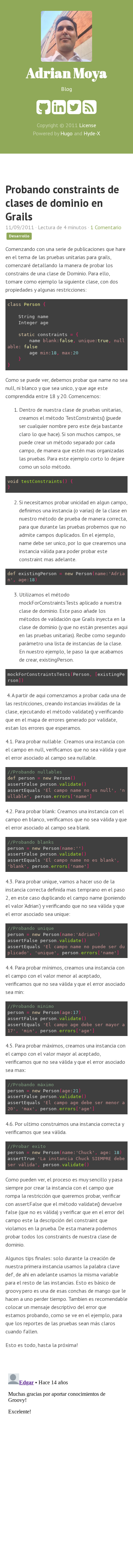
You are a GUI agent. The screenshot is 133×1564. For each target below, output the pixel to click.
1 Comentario (105, 227)
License (87, 125)
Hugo (66, 133)
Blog (66, 88)
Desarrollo (19, 235)
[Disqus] (66, 1455)
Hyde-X (92, 133)
